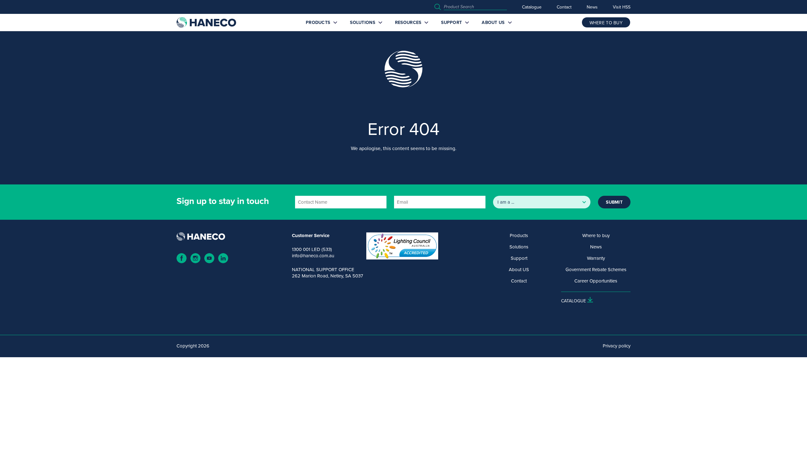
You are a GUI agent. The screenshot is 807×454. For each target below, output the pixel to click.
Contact (564, 7)
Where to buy (596, 235)
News (592, 7)
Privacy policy (616, 346)
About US (493, 22)
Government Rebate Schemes (596, 269)
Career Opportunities (595, 281)
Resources (408, 22)
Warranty (596, 258)
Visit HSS (621, 7)
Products (318, 22)
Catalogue (532, 7)
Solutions (362, 22)
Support (451, 22)
